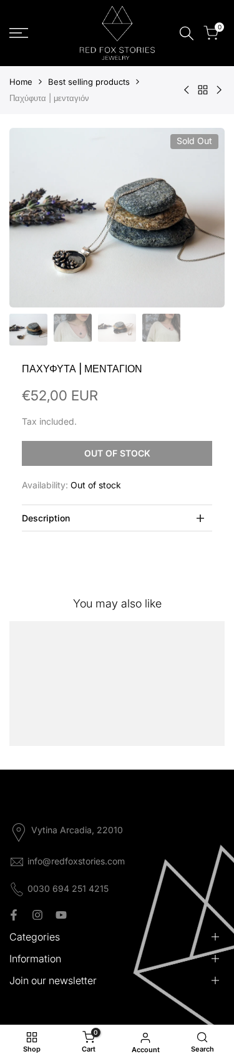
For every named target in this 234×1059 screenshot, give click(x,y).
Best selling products (89, 82)
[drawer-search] (186, 33)
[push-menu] (18, 33)
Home (20, 82)
